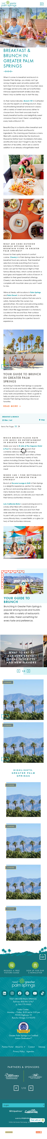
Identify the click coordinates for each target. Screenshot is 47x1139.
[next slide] (28, 670)
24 (19, 426)
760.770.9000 (24, 1004)
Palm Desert (12, 295)
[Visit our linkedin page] (4, 993)
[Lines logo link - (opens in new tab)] (12, 1076)
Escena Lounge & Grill (21, 483)
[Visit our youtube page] (35, 993)
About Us (19, 1046)
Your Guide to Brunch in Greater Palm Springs (22, 377)
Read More (11, 406)
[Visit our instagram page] (12, 993)
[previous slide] (18, 670)
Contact (31, 1046)
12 (16, 426)
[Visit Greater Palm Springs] (8, 4)
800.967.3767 (27, 1001)
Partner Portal (7, 1046)
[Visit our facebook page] (19, 993)
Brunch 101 (28, 101)
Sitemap (41, 1046)
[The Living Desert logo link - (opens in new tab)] (35, 1076)
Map (43, 420)
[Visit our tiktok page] (42, 993)
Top (42, 957)
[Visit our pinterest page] (27, 993)
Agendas (30, 1051)
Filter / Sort (8, 420)
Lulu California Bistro (11, 504)
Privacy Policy (19, 1051)
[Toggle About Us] (24, 1046)
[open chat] (37, 1121)
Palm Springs (35, 292)
